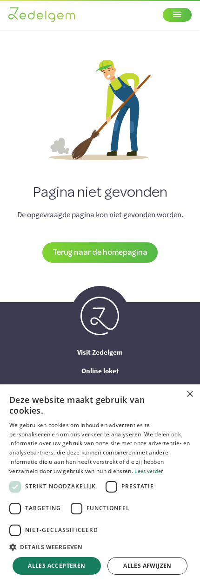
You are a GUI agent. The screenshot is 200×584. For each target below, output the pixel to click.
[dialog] (100, 484)
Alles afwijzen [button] (147, 566)
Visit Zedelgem (100, 352)
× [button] (189, 394)
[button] (100, 547)
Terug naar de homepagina (100, 252)
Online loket (100, 370)
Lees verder (148, 470)
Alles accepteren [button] (56, 566)
